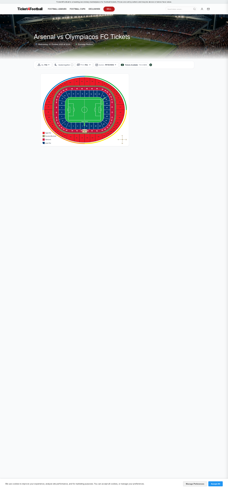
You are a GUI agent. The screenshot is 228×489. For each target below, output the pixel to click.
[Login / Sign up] (202, 9)
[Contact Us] (208, 9)
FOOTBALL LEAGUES (57, 9)
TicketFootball (30, 9)
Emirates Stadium (85, 44)
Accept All (215, 484)
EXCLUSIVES (94, 9)
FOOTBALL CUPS (77, 9)
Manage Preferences (195, 484)
